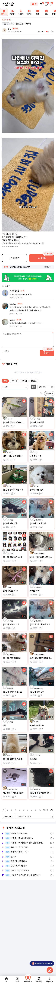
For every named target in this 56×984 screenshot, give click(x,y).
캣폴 (4, 725)
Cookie (13, 304)
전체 (5, 381)
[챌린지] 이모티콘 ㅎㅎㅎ (12, 557)
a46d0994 (38, 520)
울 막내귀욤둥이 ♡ (10, 591)
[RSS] (41, 393)
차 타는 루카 (34, 591)
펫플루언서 (6, 20)
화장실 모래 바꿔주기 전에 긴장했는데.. (27, 843)
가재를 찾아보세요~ (19, 834)
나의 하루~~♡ (35, 456)
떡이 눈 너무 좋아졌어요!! (13, 456)
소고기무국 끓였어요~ (20, 871)
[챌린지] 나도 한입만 (38, 523)
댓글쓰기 (47, 353)
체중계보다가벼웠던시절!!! (13, 793)
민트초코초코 (14, 291)
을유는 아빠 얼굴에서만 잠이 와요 (43, 557)
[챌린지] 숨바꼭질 (37, 422)
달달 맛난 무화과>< (19, 861)
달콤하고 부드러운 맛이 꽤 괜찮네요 (25, 875)
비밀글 (7, 351)
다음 (44, 810)
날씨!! (13, 857)
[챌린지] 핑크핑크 (37, 692)
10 (40, 810)
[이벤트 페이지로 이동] (28, 277)
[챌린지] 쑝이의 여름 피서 (13, 490)
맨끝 (51, 810)
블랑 (9, 29)
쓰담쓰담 (33, 759)
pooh (9, 587)
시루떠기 (10, 453)
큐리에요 (37, 419)
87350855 (11, 655)
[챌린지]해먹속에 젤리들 (12, 692)
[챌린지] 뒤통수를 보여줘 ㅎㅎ (41, 793)
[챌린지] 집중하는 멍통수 (12, 759)
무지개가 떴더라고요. (19, 847)
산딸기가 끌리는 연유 (19, 852)
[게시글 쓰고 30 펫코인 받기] (49, 970)
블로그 (34, 381)
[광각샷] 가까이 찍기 (11, 624)
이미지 (14, 381)
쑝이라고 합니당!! (36, 490)
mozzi (12, 320)
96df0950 (38, 587)
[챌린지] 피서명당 (10, 523)
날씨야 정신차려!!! (37, 725)
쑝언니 (9, 486)
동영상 (24, 381)
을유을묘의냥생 (39, 554)
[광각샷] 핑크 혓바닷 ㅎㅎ (40, 624)
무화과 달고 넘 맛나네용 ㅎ (22, 838)
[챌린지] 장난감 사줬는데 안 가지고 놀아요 (19, 422)
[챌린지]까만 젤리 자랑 (12, 658)
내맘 (35, 453)
